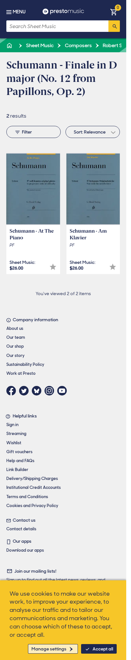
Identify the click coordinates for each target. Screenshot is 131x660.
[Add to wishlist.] (53, 267)
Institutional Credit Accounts (33, 487)
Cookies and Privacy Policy (32, 505)
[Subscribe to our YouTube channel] (63, 390)
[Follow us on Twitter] (25, 390)
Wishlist (13, 443)
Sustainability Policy (25, 364)
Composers (78, 45)
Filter (27, 132)
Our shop (15, 346)
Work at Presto (21, 373)
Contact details (21, 529)
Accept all (103, 649)
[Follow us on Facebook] (12, 390)
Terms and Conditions (27, 496)
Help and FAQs (20, 460)
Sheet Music (39, 45)
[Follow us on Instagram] (51, 390)
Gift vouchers (19, 451)
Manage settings (48, 649)
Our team (15, 337)
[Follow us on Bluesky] (38, 390)
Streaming (16, 433)
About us (14, 328)
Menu (19, 12)
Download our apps (25, 550)
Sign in (12, 424)
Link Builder (17, 469)
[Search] (114, 26)
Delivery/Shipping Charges (32, 478)
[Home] (10, 45)
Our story (15, 355)
